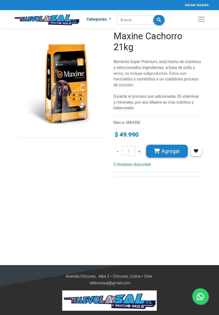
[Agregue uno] (139, 151)
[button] (99, 19)
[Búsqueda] (159, 20)
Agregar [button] (170, 151)
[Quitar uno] (118, 151)
